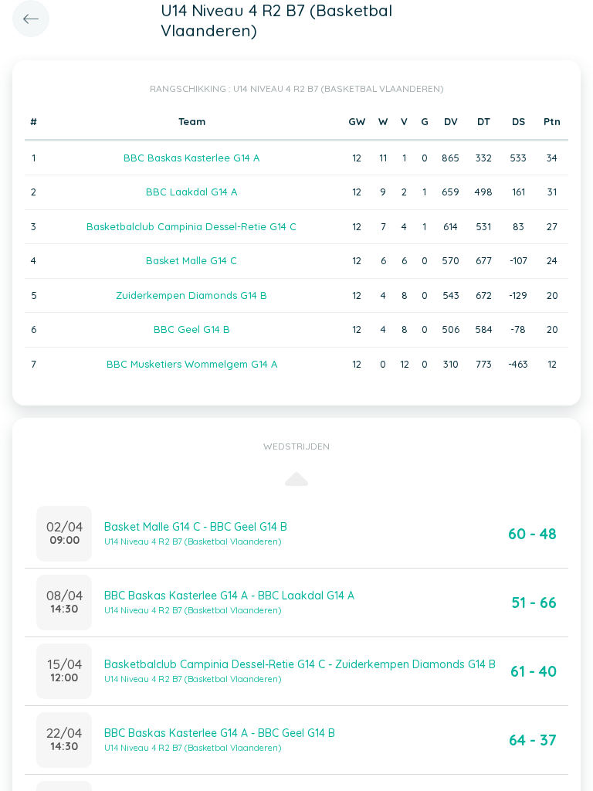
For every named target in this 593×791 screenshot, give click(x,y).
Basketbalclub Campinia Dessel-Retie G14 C (191, 226)
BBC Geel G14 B (192, 329)
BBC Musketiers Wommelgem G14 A (192, 364)
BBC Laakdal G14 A (191, 191)
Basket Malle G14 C (191, 260)
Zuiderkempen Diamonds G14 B (191, 295)
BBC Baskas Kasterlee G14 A (191, 157)
